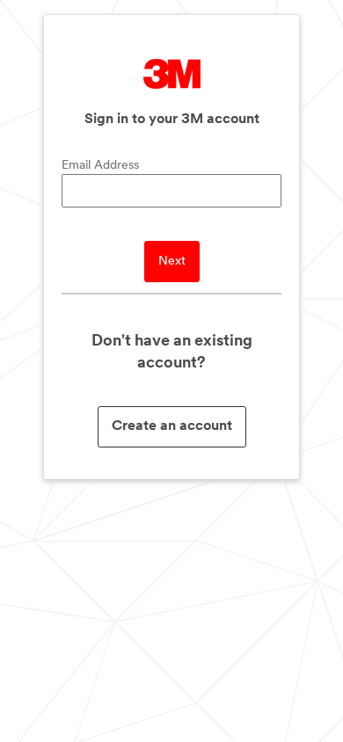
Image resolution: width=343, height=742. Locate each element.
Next (172, 261)
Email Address (100, 165)
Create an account (172, 426)
